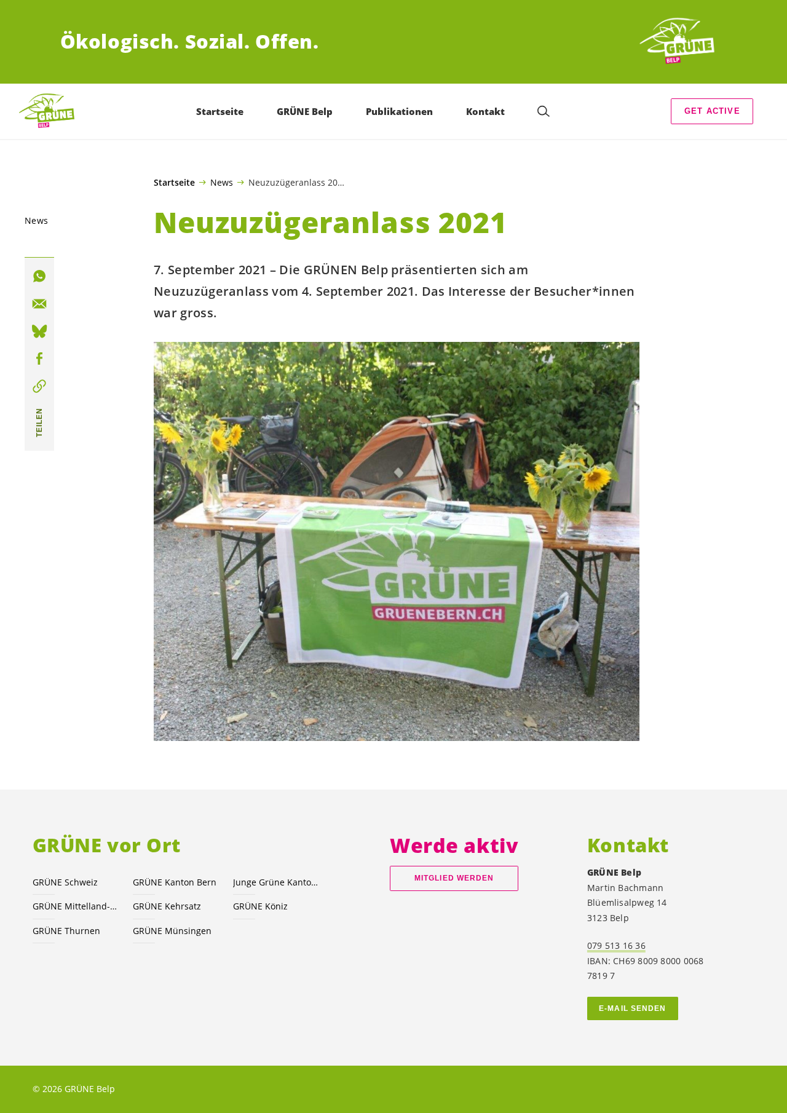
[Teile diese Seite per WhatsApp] (39, 276)
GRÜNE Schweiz (65, 882)
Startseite (174, 182)
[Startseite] (681, 42)
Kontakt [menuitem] (485, 111)
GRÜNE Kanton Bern (174, 882)
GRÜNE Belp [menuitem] (305, 111)
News (221, 182)
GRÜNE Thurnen (66, 931)
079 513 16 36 (616, 945)
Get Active (712, 111)
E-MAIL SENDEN (632, 1008)
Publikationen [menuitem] (399, 111)
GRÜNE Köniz (260, 906)
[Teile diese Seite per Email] (39, 303)
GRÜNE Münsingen (172, 931)
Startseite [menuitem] (219, 111)
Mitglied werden (454, 878)
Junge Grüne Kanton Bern (275, 882)
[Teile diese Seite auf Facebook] (39, 359)
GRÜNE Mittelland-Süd (75, 906)
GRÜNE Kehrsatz (167, 906)
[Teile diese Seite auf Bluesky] (39, 331)
